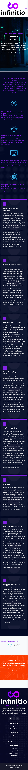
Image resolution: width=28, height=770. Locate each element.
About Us (11, 767)
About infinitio (14, 748)
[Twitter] (14, 718)
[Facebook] (10, 718)
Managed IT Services (14, 753)
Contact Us (14, 670)
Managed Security (14, 751)
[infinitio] (13, 8)
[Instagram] (17, 718)
